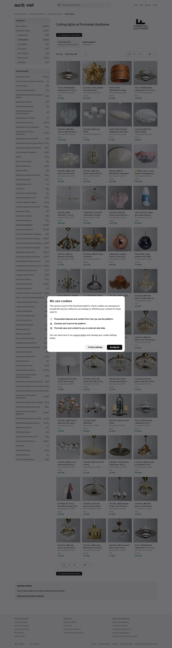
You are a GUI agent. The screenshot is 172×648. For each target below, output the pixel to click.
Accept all (114, 347)
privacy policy (79, 335)
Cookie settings (95, 347)
